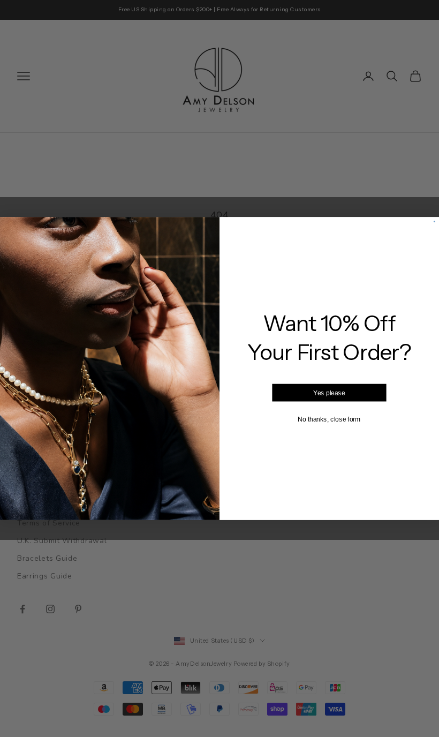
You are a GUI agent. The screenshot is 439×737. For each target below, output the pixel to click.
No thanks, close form (329, 419)
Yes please (329, 392)
